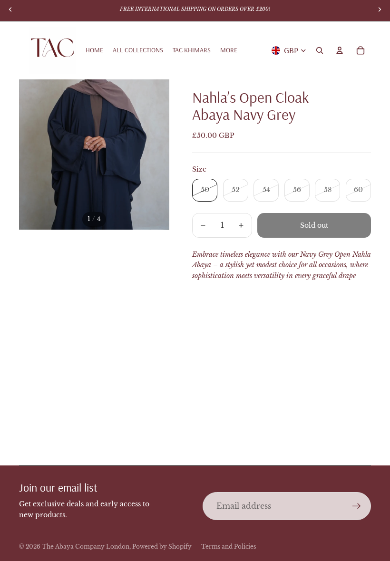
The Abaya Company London (85, 546)
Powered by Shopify (162, 546)
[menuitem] (228, 50)
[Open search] (319, 50)
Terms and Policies (228, 546)
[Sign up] (357, 506)
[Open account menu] (339, 50)
